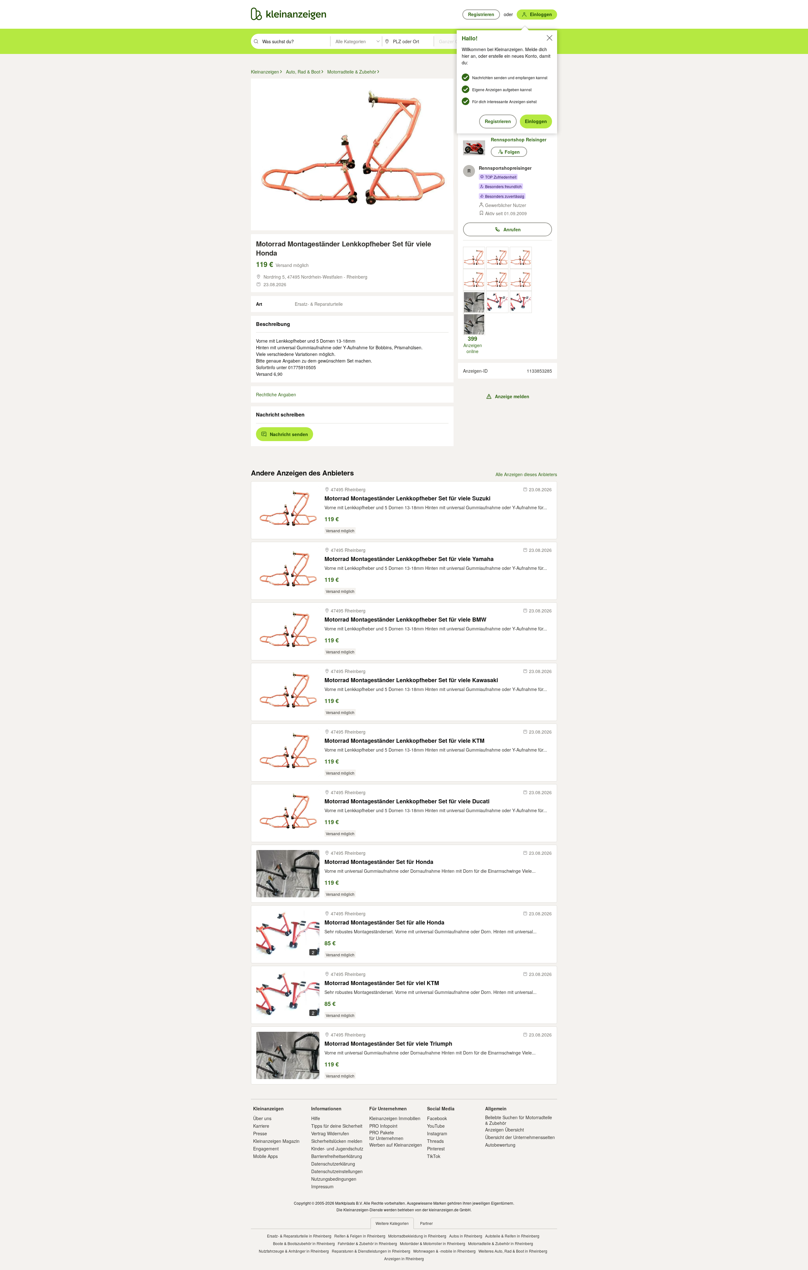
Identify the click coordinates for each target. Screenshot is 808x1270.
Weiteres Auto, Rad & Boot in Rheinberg (512, 1251)
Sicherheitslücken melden (336, 1141)
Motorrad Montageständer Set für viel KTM (381, 983)
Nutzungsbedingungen (333, 1179)
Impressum (322, 1186)
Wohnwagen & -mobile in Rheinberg (444, 1251)
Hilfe (315, 1118)
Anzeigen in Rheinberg (404, 1258)
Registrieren (498, 121)
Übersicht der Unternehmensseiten (520, 1137)
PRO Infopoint (383, 1126)
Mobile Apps (265, 1156)
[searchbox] (295, 41)
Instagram (437, 1133)
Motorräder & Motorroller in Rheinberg (432, 1243)
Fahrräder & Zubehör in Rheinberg (367, 1243)
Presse (260, 1133)
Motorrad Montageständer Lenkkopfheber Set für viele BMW (405, 619)
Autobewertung (500, 1145)
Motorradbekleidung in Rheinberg (417, 1235)
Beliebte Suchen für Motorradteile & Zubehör (518, 1120)
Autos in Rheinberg (465, 1235)
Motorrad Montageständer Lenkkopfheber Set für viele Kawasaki (411, 680)
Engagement (266, 1148)
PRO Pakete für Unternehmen (386, 1135)
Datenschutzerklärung (333, 1164)
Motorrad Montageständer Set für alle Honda (384, 922)
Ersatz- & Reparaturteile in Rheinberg (299, 1235)
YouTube (436, 1126)
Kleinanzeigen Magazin (276, 1141)
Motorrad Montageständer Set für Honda (378, 861)
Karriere (261, 1126)
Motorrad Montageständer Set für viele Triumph (388, 1043)
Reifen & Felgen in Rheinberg (359, 1235)
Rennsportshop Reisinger (518, 139)
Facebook (437, 1118)
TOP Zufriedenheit (500, 177)
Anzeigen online (472, 344)
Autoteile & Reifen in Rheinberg (512, 1235)
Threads (435, 1141)
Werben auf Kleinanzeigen (395, 1145)
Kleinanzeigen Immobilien (394, 1118)
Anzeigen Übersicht (504, 1129)
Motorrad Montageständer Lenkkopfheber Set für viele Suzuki (407, 498)
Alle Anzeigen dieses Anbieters (526, 474)
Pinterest (436, 1148)
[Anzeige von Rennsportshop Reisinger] (474, 258)
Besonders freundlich (503, 186)
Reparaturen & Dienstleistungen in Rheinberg (371, 1251)
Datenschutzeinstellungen (337, 1171)
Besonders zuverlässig (504, 196)
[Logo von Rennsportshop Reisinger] (477, 148)
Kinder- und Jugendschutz (337, 1148)
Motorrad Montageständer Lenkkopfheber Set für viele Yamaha (409, 559)
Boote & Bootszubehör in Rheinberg (304, 1243)
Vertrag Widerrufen (330, 1133)
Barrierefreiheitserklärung (336, 1156)
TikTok (433, 1156)
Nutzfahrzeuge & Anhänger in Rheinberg (294, 1251)
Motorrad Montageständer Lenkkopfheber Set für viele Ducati (407, 801)
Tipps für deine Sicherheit (336, 1126)
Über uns (262, 1118)
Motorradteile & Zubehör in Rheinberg (500, 1243)
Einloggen (536, 121)
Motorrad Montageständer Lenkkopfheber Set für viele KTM (404, 740)
